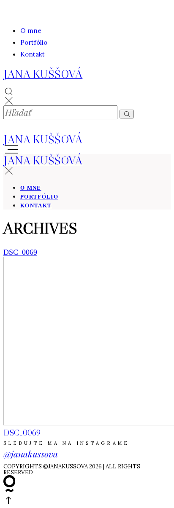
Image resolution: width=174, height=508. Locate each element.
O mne (30, 31)
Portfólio (33, 42)
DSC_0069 (20, 252)
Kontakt (32, 54)
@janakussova (30, 454)
